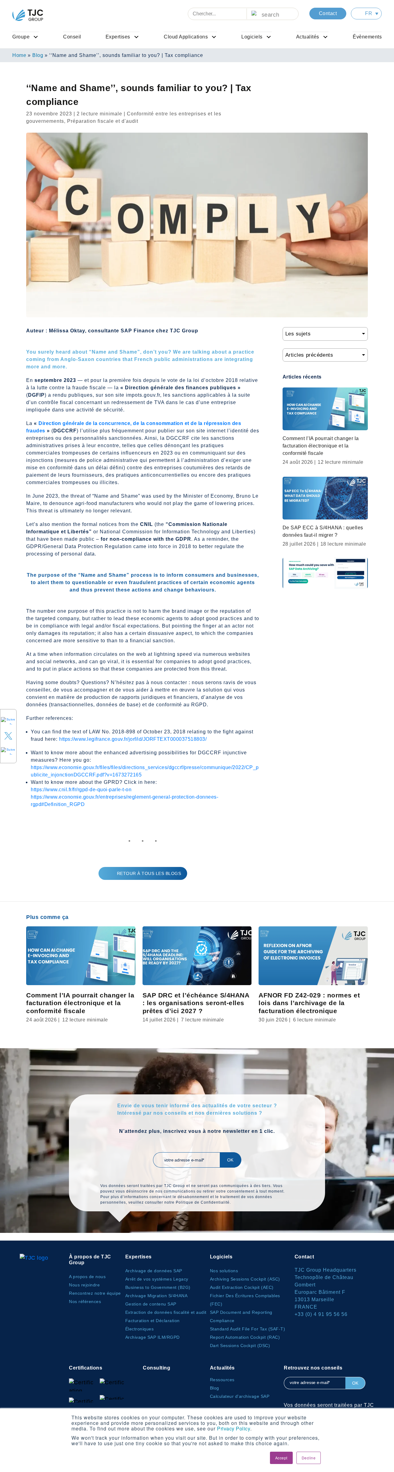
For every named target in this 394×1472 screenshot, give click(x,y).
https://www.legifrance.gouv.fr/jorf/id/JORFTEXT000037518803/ (133, 739)
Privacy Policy (233, 1428)
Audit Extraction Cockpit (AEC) (242, 1287)
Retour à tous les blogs (149, 873)
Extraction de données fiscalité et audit (166, 1312)
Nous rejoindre (84, 1284)
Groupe (21, 36)
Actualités (307, 36)
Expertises (118, 36)
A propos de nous (87, 1276)
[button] (366, 13)
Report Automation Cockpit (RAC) (245, 1337)
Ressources (222, 1379)
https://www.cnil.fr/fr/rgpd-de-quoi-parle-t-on (81, 789)
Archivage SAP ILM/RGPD (152, 1337)
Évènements (367, 36)
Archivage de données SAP (153, 1270)
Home (19, 55)
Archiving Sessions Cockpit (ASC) (245, 1279)
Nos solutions (224, 1270)
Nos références (85, 1301)
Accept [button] (281, 1457)
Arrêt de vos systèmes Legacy (156, 1279)
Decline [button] (309, 1457)
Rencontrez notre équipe (95, 1293)
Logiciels (252, 36)
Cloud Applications (186, 36)
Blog (37, 55)
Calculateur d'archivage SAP (240, 1396)
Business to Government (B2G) (158, 1287)
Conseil (72, 36)
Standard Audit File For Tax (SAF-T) (247, 1328)
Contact (328, 13)
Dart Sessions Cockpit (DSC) (240, 1345)
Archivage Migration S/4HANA (156, 1295)
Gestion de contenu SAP (150, 1304)
